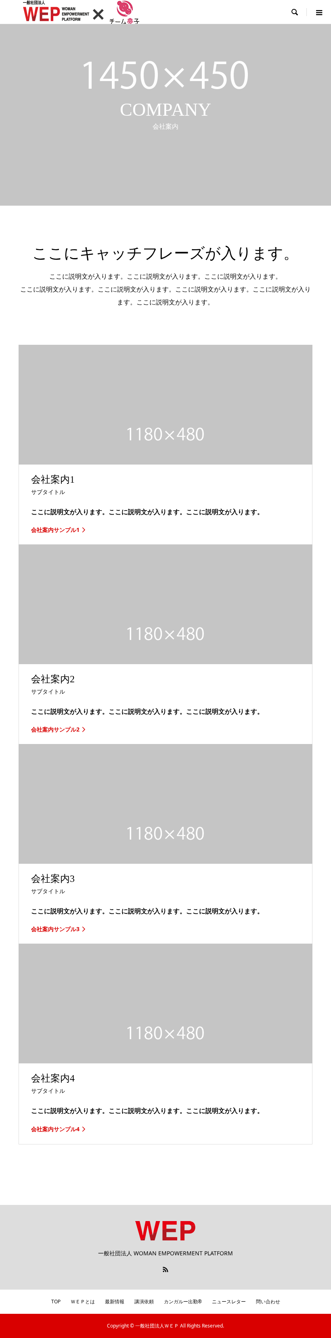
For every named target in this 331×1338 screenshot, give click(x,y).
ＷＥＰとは (83, 1301)
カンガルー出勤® (183, 1301)
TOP (56, 1301)
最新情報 (114, 1301)
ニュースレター (229, 1301)
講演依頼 (144, 1301)
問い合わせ (268, 1301)
